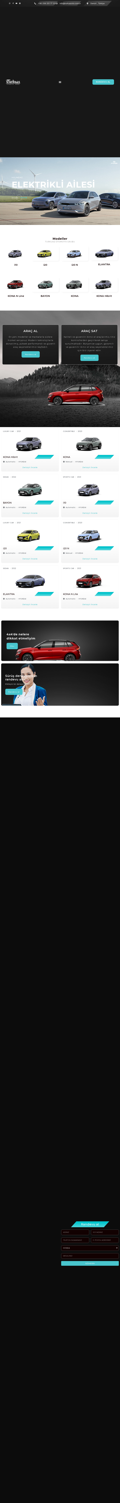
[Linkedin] (20, 3)
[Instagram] (9, 3)
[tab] (106, 185)
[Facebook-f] (13, 3)
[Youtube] (16, 3)
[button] (60, 82)
